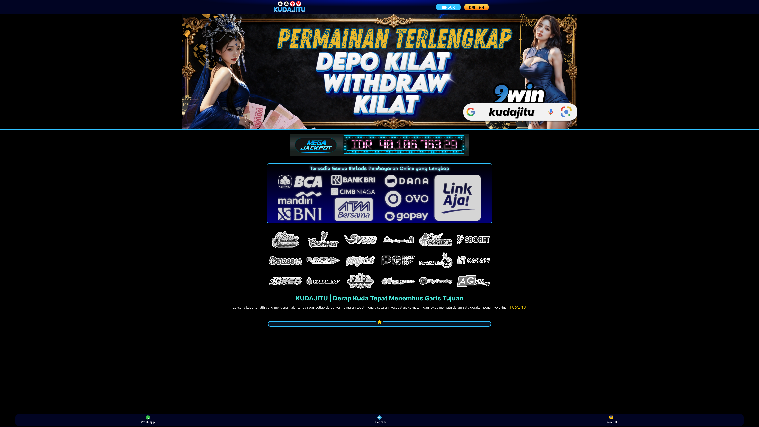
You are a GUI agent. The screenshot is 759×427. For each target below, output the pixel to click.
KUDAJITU (518, 307)
